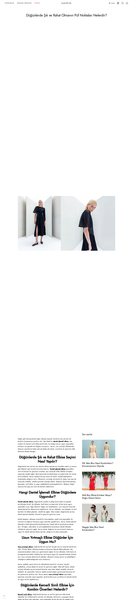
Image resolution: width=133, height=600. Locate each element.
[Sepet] (127, 3)
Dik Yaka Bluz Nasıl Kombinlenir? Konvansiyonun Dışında (97, 464)
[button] (9, 3)
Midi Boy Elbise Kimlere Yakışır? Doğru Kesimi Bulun (97, 496)
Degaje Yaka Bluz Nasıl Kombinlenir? (93, 528)
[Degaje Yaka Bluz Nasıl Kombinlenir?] (98, 513)
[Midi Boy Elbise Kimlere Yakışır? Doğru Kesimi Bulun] (98, 481)
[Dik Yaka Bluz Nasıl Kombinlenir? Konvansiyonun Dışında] (98, 449)
